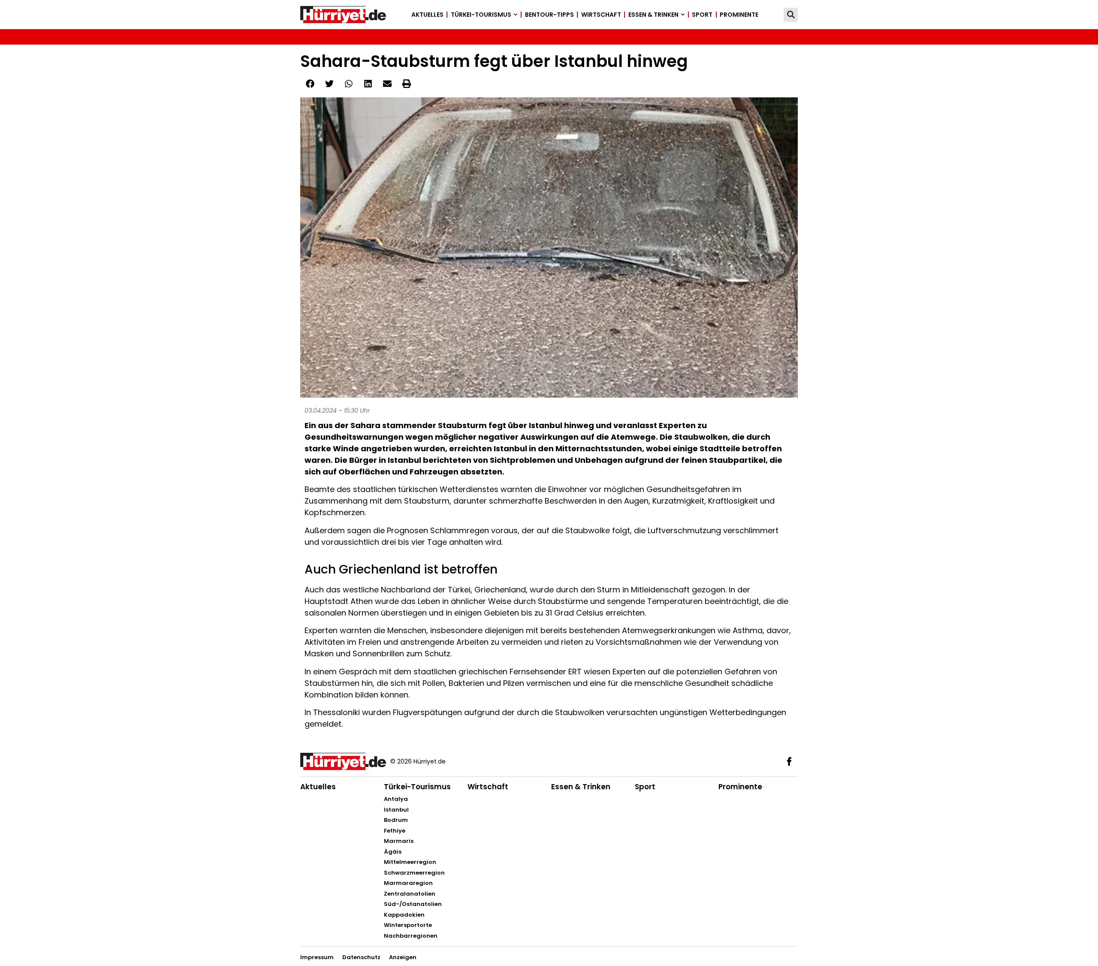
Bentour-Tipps (549, 14)
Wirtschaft (601, 14)
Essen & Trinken (653, 14)
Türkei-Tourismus (481, 14)
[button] (791, 15)
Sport (702, 14)
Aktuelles (427, 14)
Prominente (739, 14)
